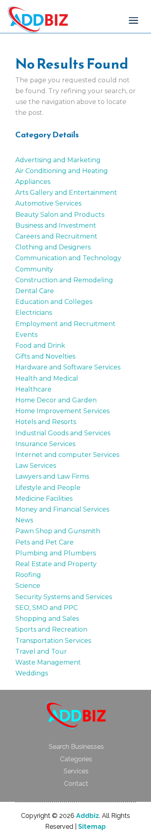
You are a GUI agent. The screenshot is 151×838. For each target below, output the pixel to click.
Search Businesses (76, 746)
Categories (76, 759)
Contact (76, 783)
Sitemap (92, 826)
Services (76, 771)
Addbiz (87, 816)
